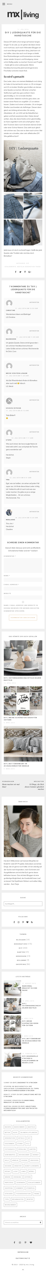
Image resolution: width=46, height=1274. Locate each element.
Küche (7, 1171)
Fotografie (10, 1149)
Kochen (8, 1166)
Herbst (36, 1155)
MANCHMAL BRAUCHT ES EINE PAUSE (29, 988)
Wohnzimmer (10, 1205)
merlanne (10, 519)
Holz (7, 1160)
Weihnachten (18, 1199)
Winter (30, 1199)
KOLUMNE (21, 960)
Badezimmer (19, 1127)
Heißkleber (24, 1155)
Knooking (35, 1160)
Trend (38, 267)
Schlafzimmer (34, 1182)
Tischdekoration (23, 1194)
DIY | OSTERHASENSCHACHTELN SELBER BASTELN (33, 1006)
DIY (27, 263)
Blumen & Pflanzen (29, 1132)
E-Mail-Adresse (11, 584)
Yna (8, 479)
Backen (8, 1127)
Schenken (21, 1182)
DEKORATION (20, 944)
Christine (10, 310)
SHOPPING (21, 964)
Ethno (20, 1144)
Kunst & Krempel (32, 1166)
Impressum (23, 1252)
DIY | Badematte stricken (25, 1082)
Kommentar (10, 556)
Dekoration (30, 267)
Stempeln (30, 1188)
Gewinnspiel (10, 1155)
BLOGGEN (21, 940)
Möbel (31, 1171)
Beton (7, 1132)
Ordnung (17, 1177)
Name (7, 576)
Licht (15, 1171)
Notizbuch (29, 81)
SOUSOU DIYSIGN (13, 408)
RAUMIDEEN (11, 339)
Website (7, 593)
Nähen (7, 1177)
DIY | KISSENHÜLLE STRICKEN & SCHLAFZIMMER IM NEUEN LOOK (30, 1059)
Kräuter (18, 1166)
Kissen (24, 1160)
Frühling (22, 1149)
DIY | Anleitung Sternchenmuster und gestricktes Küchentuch (21, 1108)
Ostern (28, 1177)
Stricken (9, 1194)
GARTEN (21, 952)
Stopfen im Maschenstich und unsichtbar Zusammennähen (18, 1087)
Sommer (19, 1188)
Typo (7, 1199)
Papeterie (9, 1182)
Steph (9, 440)
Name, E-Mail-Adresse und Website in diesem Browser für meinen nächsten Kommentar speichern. (21, 608)
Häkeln (15, 1160)
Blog (15, 1132)
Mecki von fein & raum (16, 373)
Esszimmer (9, 1144)
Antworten (34, 302)
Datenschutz (23, 1258)
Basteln (20, 267)
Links (23, 1171)
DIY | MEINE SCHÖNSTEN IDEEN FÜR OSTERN (30, 1023)
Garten (32, 1149)
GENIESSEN (21, 956)
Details (21, 1138)
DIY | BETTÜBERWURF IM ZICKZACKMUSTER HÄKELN (31, 1041)
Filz (28, 1144)
